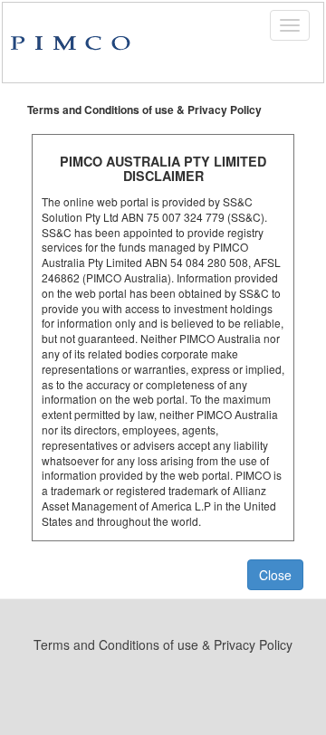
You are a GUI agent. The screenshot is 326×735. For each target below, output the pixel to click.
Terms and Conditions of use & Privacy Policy (163, 644)
